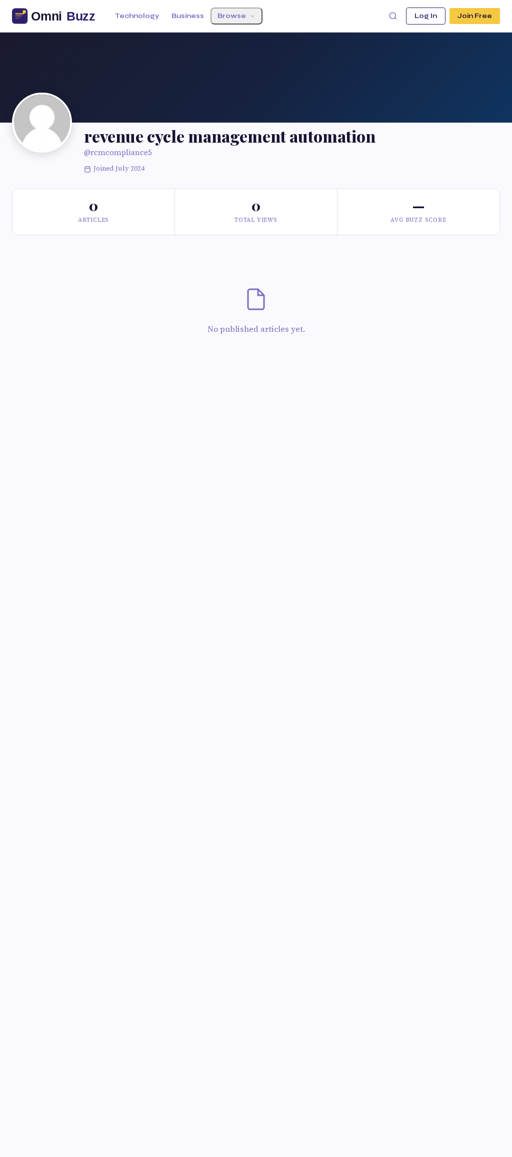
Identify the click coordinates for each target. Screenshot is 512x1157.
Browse (232, 16)
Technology (137, 16)
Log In (425, 16)
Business (188, 16)
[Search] (393, 16)
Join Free (475, 16)
